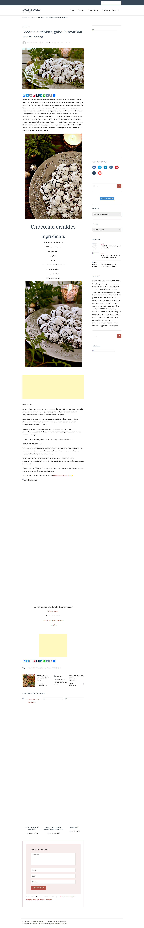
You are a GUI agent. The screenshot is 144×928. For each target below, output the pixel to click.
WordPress (54, 923)
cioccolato (38, 668)
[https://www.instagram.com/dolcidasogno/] (111, 167)
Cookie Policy (62, 923)
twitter (45, 621)
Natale (58, 668)
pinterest (60, 621)
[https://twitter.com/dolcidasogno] (100, 167)
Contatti (81, 10)
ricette (102, 244)
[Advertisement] (53, 387)
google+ (53, 625)
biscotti (26, 27)
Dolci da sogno (31, 9)
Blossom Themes (37, 923)
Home (72, 10)
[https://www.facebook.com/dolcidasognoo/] (94, 167)
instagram (52, 621)
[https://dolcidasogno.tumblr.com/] (94, 173)
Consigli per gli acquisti (110, 10)
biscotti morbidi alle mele (62, 476)
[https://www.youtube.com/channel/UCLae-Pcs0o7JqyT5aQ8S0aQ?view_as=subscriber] (100, 173)
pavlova (103, 262)
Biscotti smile (74, 827)
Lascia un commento (63, 43)
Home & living (93, 10)
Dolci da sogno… (53, 612)
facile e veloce (49, 668)
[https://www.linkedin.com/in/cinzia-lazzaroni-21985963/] (105, 167)
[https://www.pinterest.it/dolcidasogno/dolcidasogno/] (117, 167)
